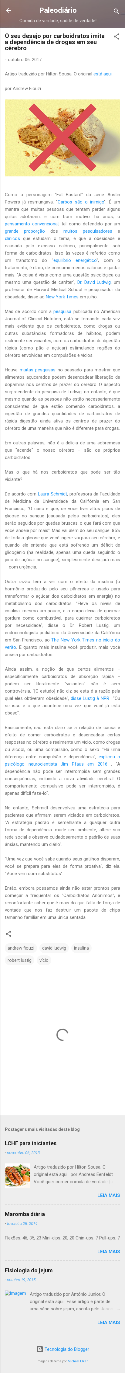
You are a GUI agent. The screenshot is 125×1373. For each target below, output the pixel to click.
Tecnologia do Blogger (66, 1349)
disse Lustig (83, 698)
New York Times (62, 297)
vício (44, 960)
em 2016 (97, 764)
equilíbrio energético (75, 260)
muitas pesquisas (38, 370)
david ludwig (54, 948)
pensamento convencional (32, 224)
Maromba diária (25, 1214)
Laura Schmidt (52, 494)
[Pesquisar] (116, 12)
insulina (81, 948)
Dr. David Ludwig (94, 282)
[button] (116, 37)
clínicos (12, 238)
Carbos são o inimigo (81, 202)
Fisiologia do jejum (29, 1270)
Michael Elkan (78, 1361)
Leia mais (108, 1195)
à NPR (102, 698)
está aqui (102, 74)
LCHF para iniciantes (30, 1143)
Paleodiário (58, 10)
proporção (34, 231)
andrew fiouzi (21, 948)
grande (14, 231)
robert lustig (20, 960)
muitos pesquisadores (87, 231)
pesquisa (62, 311)
